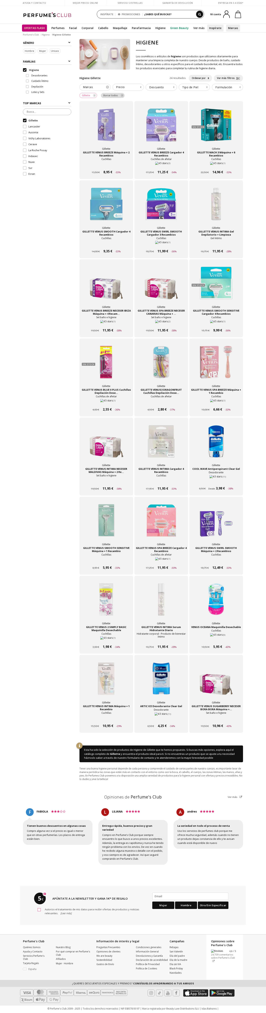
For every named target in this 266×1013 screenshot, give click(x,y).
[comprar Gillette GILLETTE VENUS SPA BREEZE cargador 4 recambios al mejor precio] (161, 523)
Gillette (115, 754)
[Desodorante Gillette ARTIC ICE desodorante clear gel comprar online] (161, 718)
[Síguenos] (176, 993)
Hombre (29, 51)
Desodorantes (39, 75)
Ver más (233, 797)
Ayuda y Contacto (34, 2)
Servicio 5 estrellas (130, 2)
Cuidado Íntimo (39, 81)
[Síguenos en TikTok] (159, 993)
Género (28, 43)
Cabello (103, 28)
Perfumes (57, 28)
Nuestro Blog (63, 947)
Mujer (42, 51)
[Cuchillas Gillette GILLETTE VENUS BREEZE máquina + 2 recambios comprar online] (106, 165)
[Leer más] (66, 913)
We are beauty (104, 955)
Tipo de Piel (190, 87)
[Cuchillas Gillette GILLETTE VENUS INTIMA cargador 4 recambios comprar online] (161, 481)
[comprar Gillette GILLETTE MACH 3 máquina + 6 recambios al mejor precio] (216, 128)
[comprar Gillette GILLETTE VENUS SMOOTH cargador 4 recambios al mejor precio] (106, 207)
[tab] (95, 87)
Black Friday (176, 968)
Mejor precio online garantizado (85, 4)
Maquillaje (120, 28)
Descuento (156, 87)
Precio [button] (120, 87)
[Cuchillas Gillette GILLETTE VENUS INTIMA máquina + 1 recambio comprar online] (106, 718)
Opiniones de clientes (108, 951)
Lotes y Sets (37, 92)
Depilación (37, 86)
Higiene (160, 28)
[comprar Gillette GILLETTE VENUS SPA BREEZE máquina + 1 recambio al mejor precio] (216, 365)
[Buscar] (199, 14)
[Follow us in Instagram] (151, 993)
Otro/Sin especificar (213, 905)
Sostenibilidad (104, 960)
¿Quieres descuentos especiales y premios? (133, 983)
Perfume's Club (31, 34)
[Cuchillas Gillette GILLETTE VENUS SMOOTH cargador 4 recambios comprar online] (106, 244)
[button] (36, 969)
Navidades (175, 972)
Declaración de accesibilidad (152, 960)
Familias (29, 61)
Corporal (87, 28)
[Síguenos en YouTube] (167, 993)
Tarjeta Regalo (31, 963)
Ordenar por (199, 78)
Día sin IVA (175, 964)
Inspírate (215, 28)
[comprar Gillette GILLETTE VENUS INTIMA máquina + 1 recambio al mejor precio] (106, 682)
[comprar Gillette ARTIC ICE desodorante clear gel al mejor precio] (161, 682)
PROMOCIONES (130, 14)
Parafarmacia (141, 28)
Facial (73, 28)
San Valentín (176, 951)
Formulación (223, 87)
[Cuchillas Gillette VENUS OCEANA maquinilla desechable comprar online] (216, 639)
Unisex (55, 51)
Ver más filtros (226, 78)
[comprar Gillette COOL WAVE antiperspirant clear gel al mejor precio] (216, 444)
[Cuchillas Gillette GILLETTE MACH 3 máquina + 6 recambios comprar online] (216, 165)
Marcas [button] (95, 87)
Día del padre (177, 955)
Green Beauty (179, 28)
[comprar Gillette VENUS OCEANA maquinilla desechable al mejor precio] (216, 603)
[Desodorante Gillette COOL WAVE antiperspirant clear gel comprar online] (216, 481)
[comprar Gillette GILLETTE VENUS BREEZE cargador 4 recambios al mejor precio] (161, 128)
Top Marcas (32, 103)
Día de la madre (178, 960)
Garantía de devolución (177, 2)
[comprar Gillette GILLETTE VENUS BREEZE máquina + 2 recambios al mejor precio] (106, 128)
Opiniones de (133, 797)
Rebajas (174, 947)
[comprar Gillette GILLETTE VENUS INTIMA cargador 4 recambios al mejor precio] (161, 444)
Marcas (233, 28)
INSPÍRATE (106, 14)
